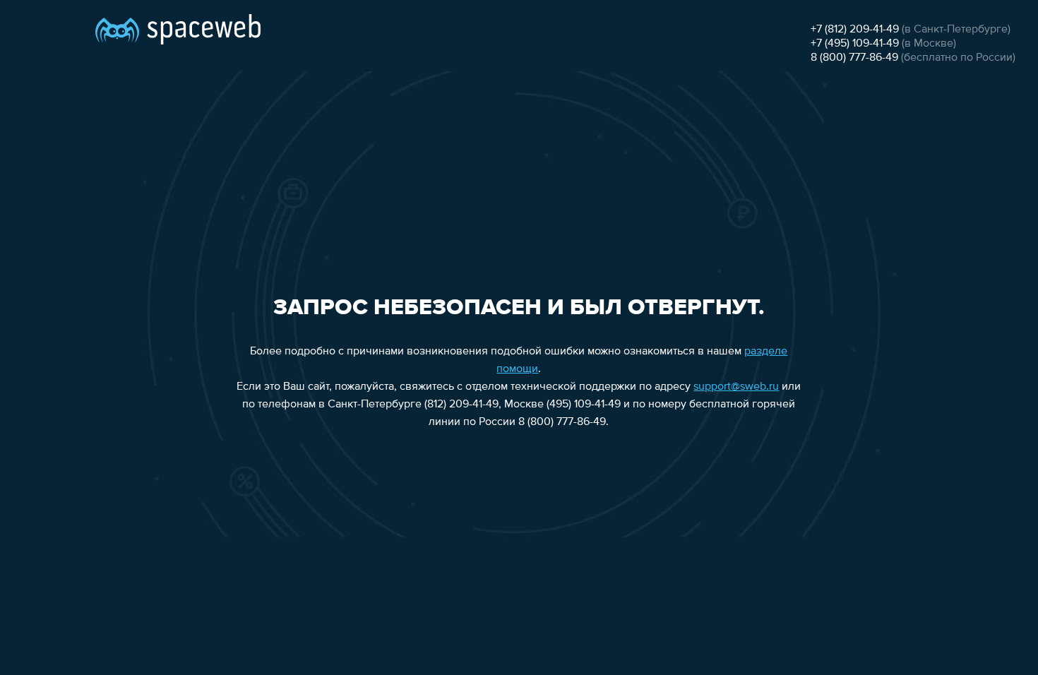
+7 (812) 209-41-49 (855, 29)
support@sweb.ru (736, 387)
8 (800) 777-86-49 (854, 58)
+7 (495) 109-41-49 (855, 43)
